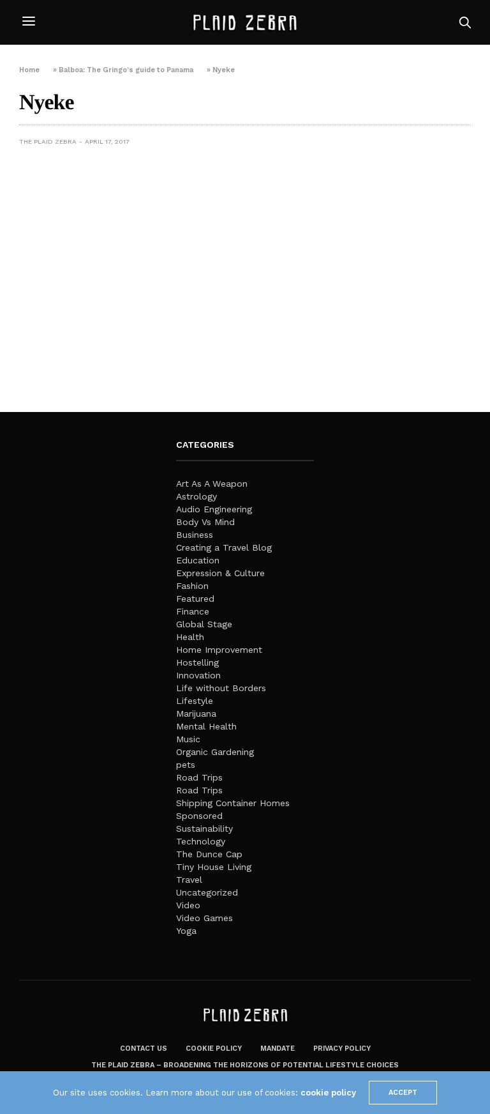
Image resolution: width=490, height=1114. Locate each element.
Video (188, 905)
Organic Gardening (215, 751)
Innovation (198, 675)
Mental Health (206, 726)
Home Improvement (219, 649)
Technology (200, 841)
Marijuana (196, 713)
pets (185, 764)
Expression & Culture (220, 572)
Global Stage (204, 624)
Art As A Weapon (212, 483)
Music (188, 739)
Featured (195, 598)
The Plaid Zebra (48, 141)
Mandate (277, 1048)
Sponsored (199, 815)
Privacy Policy (342, 1048)
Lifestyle (194, 700)
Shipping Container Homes (233, 802)
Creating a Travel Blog (224, 547)
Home (29, 70)
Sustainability (204, 828)
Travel (189, 879)
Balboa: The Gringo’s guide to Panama (126, 70)
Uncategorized (207, 892)
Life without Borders (221, 687)
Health (190, 636)
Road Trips (199, 777)
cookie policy (328, 1092)
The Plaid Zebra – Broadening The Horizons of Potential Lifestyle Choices (245, 1065)
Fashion (192, 585)
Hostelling (197, 662)
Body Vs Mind (205, 521)
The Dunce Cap (209, 854)
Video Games (204, 917)
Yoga (186, 930)
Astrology (196, 496)
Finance (192, 611)
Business (194, 534)
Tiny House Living (213, 866)
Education (197, 560)
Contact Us (143, 1048)
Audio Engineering (214, 509)
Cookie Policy (214, 1048)
